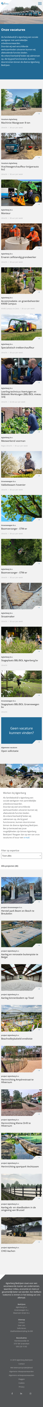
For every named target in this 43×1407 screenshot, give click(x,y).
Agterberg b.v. (21, 1307)
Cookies (22, 1383)
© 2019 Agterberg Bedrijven (21, 1360)
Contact (22, 1322)
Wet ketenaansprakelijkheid (21, 1367)
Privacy (21, 1387)
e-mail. (27, 837)
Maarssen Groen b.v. (21, 1313)
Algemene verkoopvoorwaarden (21, 1375)
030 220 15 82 (21, 1346)
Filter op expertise (10, 850)
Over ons (21, 1325)
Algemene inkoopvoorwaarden (21, 1371)
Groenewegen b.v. (21, 1310)
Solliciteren (21, 1328)
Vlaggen (21, 1379)
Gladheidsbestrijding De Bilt (21, 1331)
